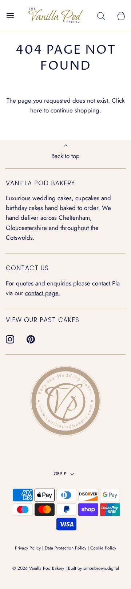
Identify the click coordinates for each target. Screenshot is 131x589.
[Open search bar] (101, 15)
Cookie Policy (103, 548)
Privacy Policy (28, 548)
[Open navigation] (10, 15)
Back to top (65, 156)
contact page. (42, 293)
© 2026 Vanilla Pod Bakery (38, 568)
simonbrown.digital (101, 568)
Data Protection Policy (65, 548)
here (36, 110)
